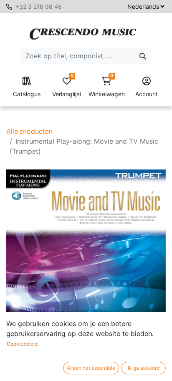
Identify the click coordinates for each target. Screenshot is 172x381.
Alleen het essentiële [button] (91, 368)
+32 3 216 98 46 (38, 6)
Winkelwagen (107, 87)
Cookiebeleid (22, 344)
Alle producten (29, 131)
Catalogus (26, 93)
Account (146, 93)
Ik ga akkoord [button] (143, 368)
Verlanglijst (66, 87)
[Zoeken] (143, 56)
